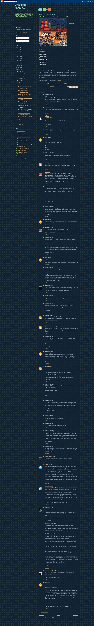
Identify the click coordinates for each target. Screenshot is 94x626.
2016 (18, 49)
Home (58, 615)
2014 (18, 54)
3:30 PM (46, 443)
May (20, 119)
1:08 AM (46, 420)
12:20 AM (47, 264)
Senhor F (60, 80)
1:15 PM (46, 300)
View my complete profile (21, 32)
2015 (18, 51)
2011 (18, 58)
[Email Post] (67, 86)
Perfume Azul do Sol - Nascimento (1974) (57, 83)
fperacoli (47, 137)
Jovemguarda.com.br (22, 138)
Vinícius (47, 116)
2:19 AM (46, 292)
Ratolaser (19, 132)
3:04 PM (46, 159)
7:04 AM (46, 608)
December (21, 71)
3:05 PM (46, 348)
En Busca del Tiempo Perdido (23, 148)
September (21, 78)
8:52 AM (46, 104)
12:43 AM (47, 282)
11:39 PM (47, 113)
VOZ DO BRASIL (49, 464)
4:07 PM (46, 254)
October (20, 75)
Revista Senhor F (21, 130)
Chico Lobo (47, 507)
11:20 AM (47, 461)
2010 (18, 60)
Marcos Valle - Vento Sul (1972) (25, 116)
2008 (18, 65)
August (20, 80)
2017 (18, 47)
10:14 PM (47, 203)
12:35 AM (47, 363)
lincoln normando (49, 570)
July (20, 82)
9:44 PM (46, 381)
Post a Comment (44, 612)
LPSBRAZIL (47, 172)
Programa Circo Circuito (22, 134)
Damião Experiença (21, 142)
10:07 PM (47, 483)
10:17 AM (47, 397)
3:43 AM (46, 243)
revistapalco (47, 587)
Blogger (26, 158)
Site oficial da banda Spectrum (24, 140)
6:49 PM (46, 134)
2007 (18, 67)
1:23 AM (46, 126)
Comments (20, 41)
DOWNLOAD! (71, 23)
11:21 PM (47, 216)
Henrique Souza (48, 456)
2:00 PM (46, 169)
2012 (18, 56)
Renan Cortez (48, 325)
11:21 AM (47, 453)
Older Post (75, 615)
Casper (46, 582)
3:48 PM (46, 322)
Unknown (47, 315)
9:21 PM (46, 312)
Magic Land (19, 155)
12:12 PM (47, 224)
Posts (19, 38)
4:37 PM (46, 271)
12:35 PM (47, 568)
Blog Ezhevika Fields (21, 150)
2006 (18, 69)
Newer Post (41, 615)
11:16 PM (47, 149)
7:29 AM (46, 183)
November (21, 73)
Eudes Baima (48, 351)
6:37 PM (46, 412)
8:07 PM (46, 234)
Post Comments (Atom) (50, 617)
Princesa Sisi (48, 285)
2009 (18, 63)
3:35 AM (46, 579)
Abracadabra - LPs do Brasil (23, 136)
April (20, 122)
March (20, 124)
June (20, 84)
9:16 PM (46, 427)
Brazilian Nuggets (20, 6)
